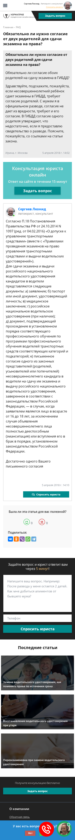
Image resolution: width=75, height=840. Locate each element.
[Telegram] (33, 539)
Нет (30, 833)
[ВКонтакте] (10, 539)
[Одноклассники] (16, 539)
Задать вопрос (55, 16)
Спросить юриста (54, 7)
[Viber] (22, 539)
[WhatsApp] (27, 539)
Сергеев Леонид (32, 209)
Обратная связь (19, 817)
